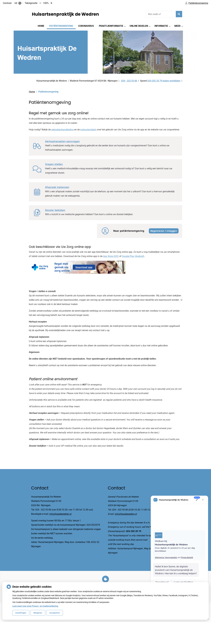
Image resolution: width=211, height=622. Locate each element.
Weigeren (37, 613)
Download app (85, 268)
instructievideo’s (88, 129)
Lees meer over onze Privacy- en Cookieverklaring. (35, 606)
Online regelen (139, 26)
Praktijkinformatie (111, 26)
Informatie (161, 26)
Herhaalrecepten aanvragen (62, 141)
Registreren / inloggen (163, 230)
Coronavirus (86, 26)
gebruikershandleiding (62, 129)
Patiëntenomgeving (61, 26)
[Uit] (20, 3)
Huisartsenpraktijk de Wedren (65, 14)
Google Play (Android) (133, 256)
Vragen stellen (54, 164)
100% (46, 3)
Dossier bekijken (55, 210)
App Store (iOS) (111, 256)
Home (41, 26)
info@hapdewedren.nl (60, 514)
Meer (177, 26)
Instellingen (20, 613)
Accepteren (54, 613)
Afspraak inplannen (57, 187)
